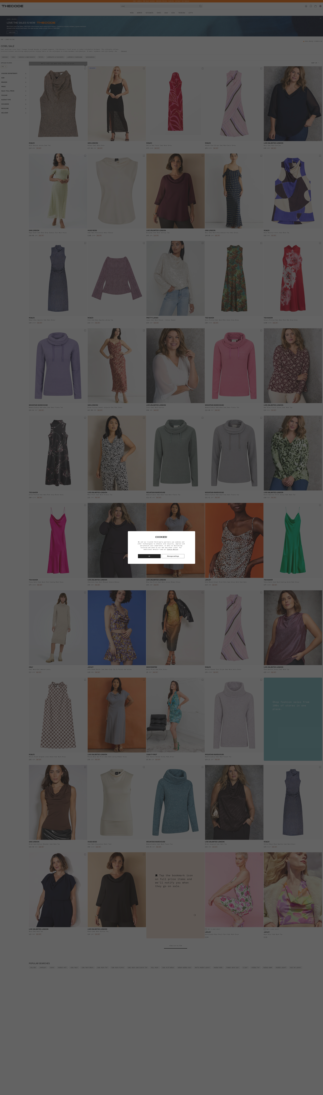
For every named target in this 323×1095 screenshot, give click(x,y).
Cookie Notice (172, 549)
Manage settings (173, 556)
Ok (149, 556)
